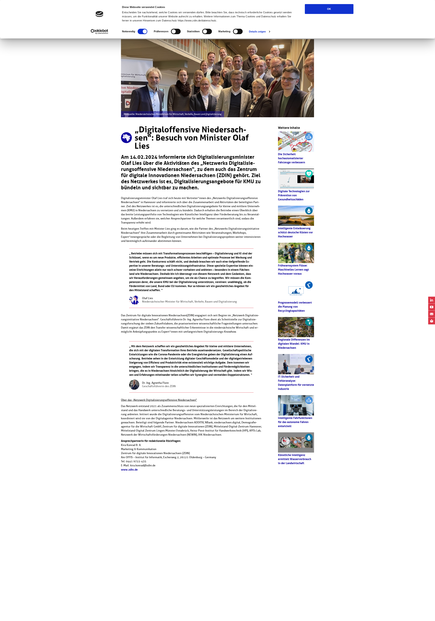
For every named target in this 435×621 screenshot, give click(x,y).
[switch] (176, 31)
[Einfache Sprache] (431, 321)
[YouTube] (431, 307)
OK (329, 8)
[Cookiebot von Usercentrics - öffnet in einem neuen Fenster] (99, 31)
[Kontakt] (431, 314)
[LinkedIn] (431, 300)
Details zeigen (257, 31)
